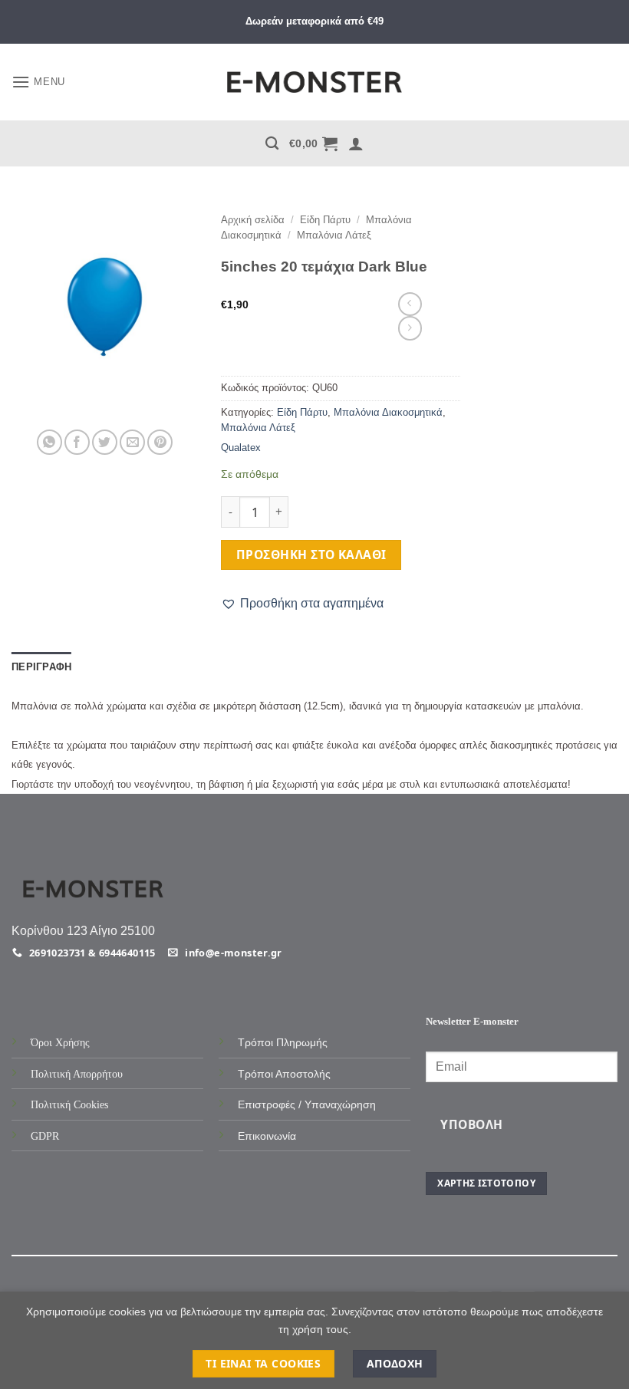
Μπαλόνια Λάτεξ (334, 235)
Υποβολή (471, 1124)
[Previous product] (410, 328)
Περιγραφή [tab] (41, 667)
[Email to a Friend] (132, 442)
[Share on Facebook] (77, 442)
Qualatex (241, 447)
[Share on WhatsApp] (49, 442)
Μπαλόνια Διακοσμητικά (388, 412)
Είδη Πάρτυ (325, 219)
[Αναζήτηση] (271, 144)
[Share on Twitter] (104, 442)
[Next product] (410, 304)
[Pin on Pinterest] (160, 442)
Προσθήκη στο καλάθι (311, 554)
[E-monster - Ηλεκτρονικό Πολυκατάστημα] (314, 82)
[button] (38, 81)
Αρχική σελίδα (253, 219)
